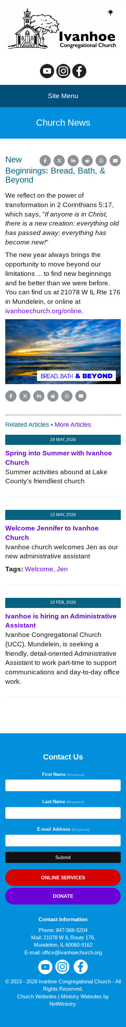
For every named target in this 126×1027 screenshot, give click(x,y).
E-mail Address (63, 829)
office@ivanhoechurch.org (72, 952)
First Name (63, 774)
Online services (63, 877)
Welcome (39, 569)
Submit (63, 857)
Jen (62, 569)
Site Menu (63, 96)
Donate (63, 896)
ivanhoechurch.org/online (43, 311)
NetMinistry (62, 1004)
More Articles (73, 424)
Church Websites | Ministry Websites (60, 996)
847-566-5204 (72, 930)
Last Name (63, 801)
